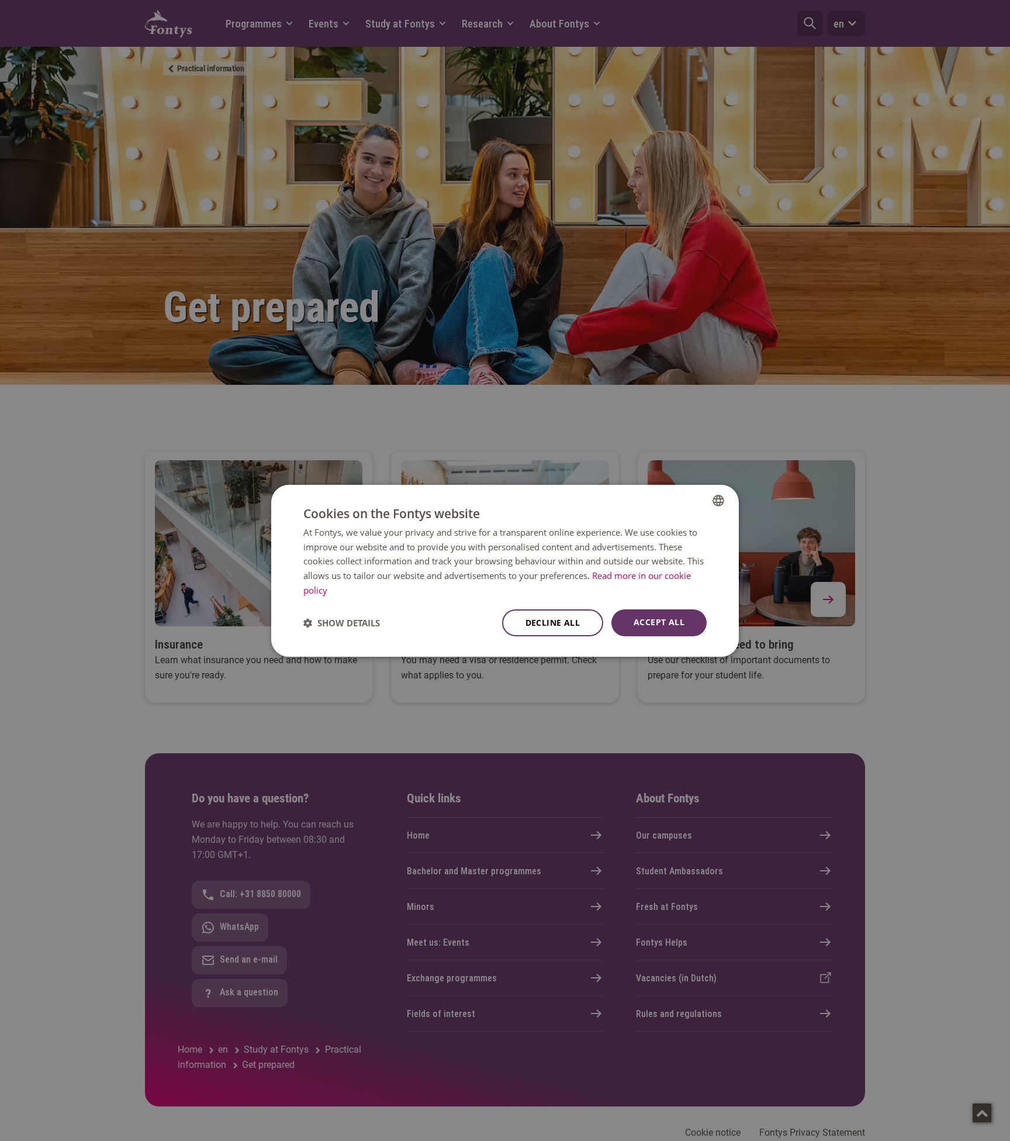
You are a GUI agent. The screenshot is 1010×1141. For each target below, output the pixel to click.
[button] (341, 622)
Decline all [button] (552, 622)
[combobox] (718, 500)
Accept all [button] (659, 622)
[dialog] (505, 570)
